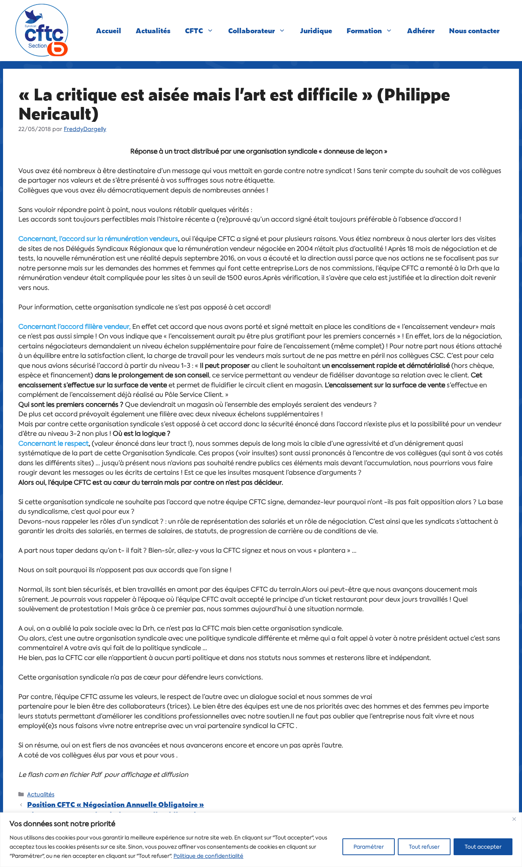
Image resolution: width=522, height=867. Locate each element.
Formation (364, 30)
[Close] (514, 818)
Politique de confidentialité (208, 855)
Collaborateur (251, 30)
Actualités (153, 30)
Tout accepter (483, 846)
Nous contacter (474, 30)
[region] (261, 839)
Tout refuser (424, 846)
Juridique (316, 30)
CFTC (194, 30)
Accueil (108, 30)
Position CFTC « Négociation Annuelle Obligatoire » (115, 804)
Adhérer (420, 30)
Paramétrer (368, 846)
